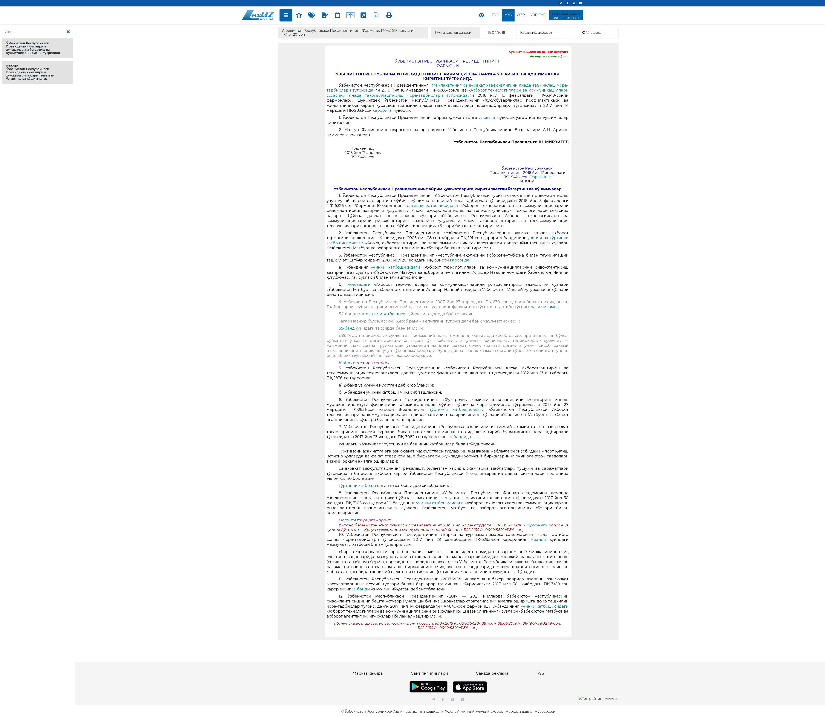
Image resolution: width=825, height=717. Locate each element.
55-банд (347, 328)
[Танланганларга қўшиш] (298, 15)
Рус (495, 15)
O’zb (521, 15)
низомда (549, 306)
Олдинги (347, 520)
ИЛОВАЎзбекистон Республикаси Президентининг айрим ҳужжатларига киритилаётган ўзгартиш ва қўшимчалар (30, 72)
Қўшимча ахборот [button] (536, 33)
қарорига (383, 110)
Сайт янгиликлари (429, 673)
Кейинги (347, 363)
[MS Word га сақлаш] (363, 15)
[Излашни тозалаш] (68, 32)
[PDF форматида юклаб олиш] (376, 15)
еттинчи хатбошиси (386, 314)
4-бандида (460, 436)
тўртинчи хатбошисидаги (459, 409)
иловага (488, 117)
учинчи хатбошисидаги (397, 267)
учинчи (534, 237)
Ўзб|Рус (538, 15)
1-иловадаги (360, 284)
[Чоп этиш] (389, 15)
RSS (540, 673)
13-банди (361, 589)
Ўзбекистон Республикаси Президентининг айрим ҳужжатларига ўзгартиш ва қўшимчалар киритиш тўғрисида (33, 48)
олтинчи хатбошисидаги (433, 205)
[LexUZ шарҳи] (324, 15)
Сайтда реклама (492, 673)
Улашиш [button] (593, 33)
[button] (37, 48)
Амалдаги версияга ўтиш (549, 56)
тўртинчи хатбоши (358, 485)
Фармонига (540, 177)
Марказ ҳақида (368, 673)
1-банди (540, 539)
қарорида (459, 260)
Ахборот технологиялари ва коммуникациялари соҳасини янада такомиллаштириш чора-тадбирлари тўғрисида (447, 93)
